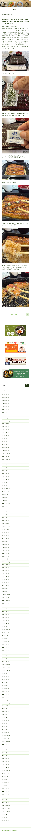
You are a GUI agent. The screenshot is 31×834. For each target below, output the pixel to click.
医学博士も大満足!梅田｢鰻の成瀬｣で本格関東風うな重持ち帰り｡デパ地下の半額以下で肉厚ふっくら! (15, 21)
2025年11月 (5, 421)
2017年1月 (4, 732)
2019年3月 (4, 656)
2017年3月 (4, 726)
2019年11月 (5, 632)
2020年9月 (4, 603)
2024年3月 (4, 479)
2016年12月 (5, 735)
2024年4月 (4, 476)
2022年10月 (5, 529)
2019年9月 (4, 638)
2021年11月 (5, 562)
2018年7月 (4, 679)
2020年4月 (4, 617)
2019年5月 (4, 650)
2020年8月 (4, 606)
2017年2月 (4, 729)
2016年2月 (4, 764)
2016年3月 (4, 761)
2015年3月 (4, 797)
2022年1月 (4, 556)
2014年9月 (4, 814)
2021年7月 (4, 573)
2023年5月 (4, 509)
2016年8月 (4, 747)
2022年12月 (5, 523)
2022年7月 (4, 538)
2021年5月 (4, 579)
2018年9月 (4, 673)
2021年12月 (5, 559)
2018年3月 (4, 691)
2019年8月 (4, 641)
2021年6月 (4, 576)
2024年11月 (5, 456)
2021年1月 (4, 591)
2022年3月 (4, 550)
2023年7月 (4, 503)
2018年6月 (4, 682)
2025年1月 (4, 450)
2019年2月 (4, 659)
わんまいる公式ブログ (11, 2)
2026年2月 (4, 412)
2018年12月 (5, 664)
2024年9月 (4, 462)
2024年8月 (4, 465)
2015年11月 (5, 773)
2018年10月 (5, 670)
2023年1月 (4, 520)
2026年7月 (4, 397)
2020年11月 (5, 597)
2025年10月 (5, 423)
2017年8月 (4, 711)
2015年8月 (4, 782)
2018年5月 (4, 685)
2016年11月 (5, 738)
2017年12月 (5, 700)
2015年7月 (4, 785)
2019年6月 (4, 647)
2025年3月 (4, 444)
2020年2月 (4, 623)
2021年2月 (4, 588)
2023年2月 (4, 517)
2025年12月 (5, 418)
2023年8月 (4, 500)
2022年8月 (4, 535)
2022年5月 (4, 544)
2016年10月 (5, 741)
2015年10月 (5, 776)
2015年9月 (4, 779)
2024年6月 (4, 471)
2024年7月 (4, 468)
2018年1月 (4, 697)
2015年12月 (5, 770)
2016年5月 (4, 755)
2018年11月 (5, 667)
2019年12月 (5, 629)
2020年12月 (5, 594)
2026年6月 (4, 400)
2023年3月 (4, 515)
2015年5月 (4, 791)
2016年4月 (4, 758)
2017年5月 (4, 720)
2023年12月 (5, 488)
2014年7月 (4, 820)
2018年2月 (4, 694)
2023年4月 (4, 512)
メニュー (16, 9)
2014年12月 (5, 805)
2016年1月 (4, 767)
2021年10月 (5, 564)
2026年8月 (4, 394)
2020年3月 (4, 620)
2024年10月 (5, 459)
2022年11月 (5, 526)
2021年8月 (4, 570)
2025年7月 (4, 432)
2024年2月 (4, 482)
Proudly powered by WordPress (9, 830)
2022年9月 (4, 532)
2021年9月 (4, 567)
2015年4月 (4, 794)
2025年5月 (4, 438)
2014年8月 (4, 817)
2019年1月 (4, 661)
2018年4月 (4, 688)
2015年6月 (4, 788)
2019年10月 (5, 635)
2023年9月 (4, 497)
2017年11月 (5, 703)
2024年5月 (4, 473)
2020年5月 (4, 614)
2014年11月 (5, 808)
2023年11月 (5, 491)
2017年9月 (4, 708)
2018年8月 (4, 676)
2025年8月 (4, 429)
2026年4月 (4, 406)
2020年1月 (4, 626)
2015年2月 (4, 800)
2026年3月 (4, 409)
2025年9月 (4, 426)
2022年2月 (4, 553)
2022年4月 (4, 547)
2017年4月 (4, 723)
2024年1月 (4, 485)
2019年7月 (4, 644)
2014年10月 (5, 811)
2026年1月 (4, 415)
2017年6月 (4, 717)
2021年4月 (4, 582)
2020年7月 (4, 609)
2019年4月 (4, 653)
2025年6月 (4, 435)
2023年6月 (4, 506)
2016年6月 (4, 753)
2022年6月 (4, 541)
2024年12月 (5, 453)
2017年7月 (4, 714)
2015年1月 (4, 802)
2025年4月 (4, 441)
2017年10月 (5, 706)
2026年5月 (4, 403)
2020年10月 (5, 600)
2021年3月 (4, 585)
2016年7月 (4, 750)
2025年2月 (4, 447)
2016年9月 (4, 744)
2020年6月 (4, 611)
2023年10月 (5, 494)
